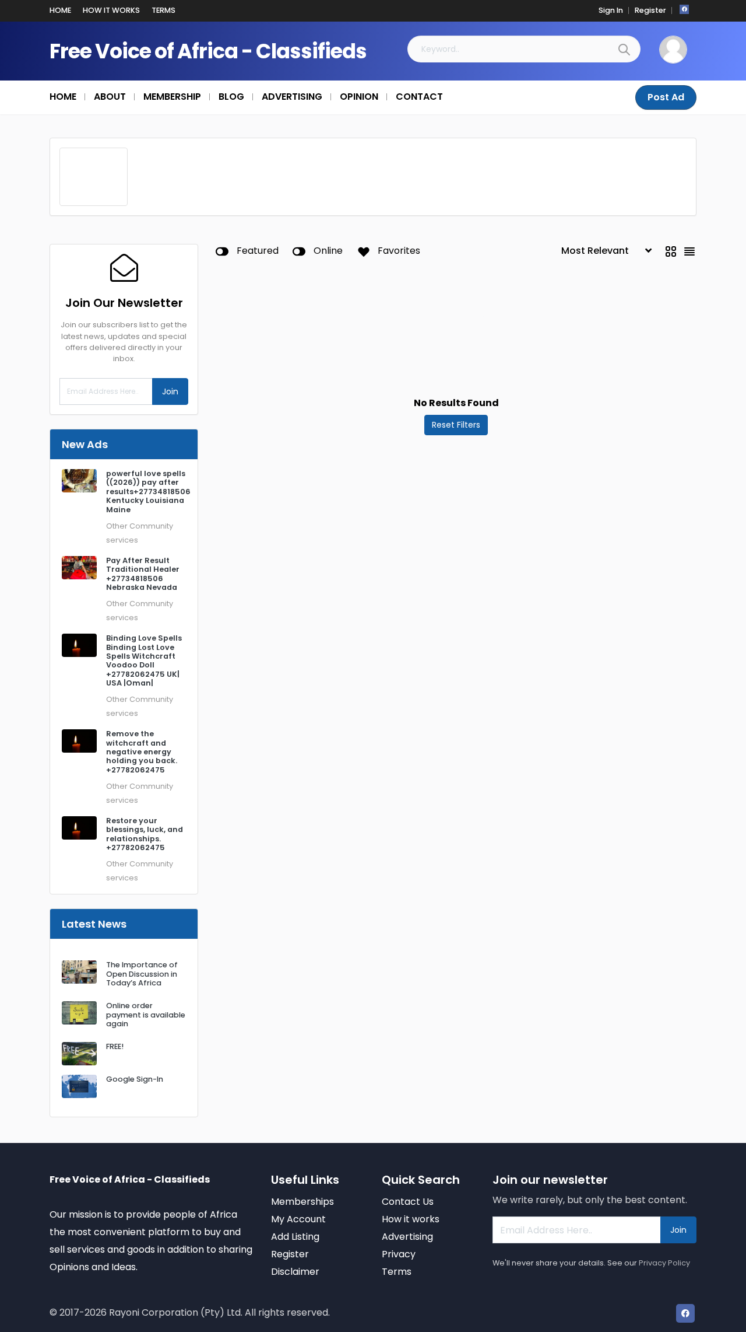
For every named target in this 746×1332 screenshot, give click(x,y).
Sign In (611, 10)
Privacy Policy (664, 1263)
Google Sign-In (134, 1079)
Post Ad (666, 97)
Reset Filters (456, 425)
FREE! (115, 1046)
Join (170, 391)
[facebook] (684, 9)
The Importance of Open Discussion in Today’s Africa (142, 974)
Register (650, 10)
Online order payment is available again (145, 1015)
